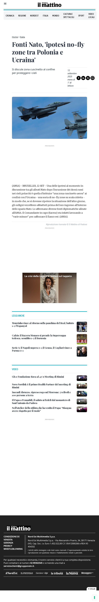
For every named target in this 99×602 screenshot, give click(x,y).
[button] (49, 287)
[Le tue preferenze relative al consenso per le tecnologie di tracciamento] (94, 597)
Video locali (91, 16)
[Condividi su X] (88, 78)
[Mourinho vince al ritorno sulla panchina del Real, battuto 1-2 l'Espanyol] (82, 327)
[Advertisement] (49, 26)
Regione (22, 15)
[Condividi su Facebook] (79, 78)
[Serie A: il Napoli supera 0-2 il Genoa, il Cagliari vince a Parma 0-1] (82, 351)
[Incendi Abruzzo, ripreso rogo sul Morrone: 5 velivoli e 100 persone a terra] (82, 393)
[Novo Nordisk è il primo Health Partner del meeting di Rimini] (82, 386)
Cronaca (10, 15)
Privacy (8, 545)
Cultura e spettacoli (68, 16)
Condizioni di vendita (11, 538)
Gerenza (8, 542)
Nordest (34, 15)
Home (15, 37)
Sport (81, 15)
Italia (45, 15)
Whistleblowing (13, 549)
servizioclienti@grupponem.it (19, 566)
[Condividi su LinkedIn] (83, 78)
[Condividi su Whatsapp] (92, 78)
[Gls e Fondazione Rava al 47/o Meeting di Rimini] (82, 378)
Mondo (55, 15)
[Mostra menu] (5, 3)
